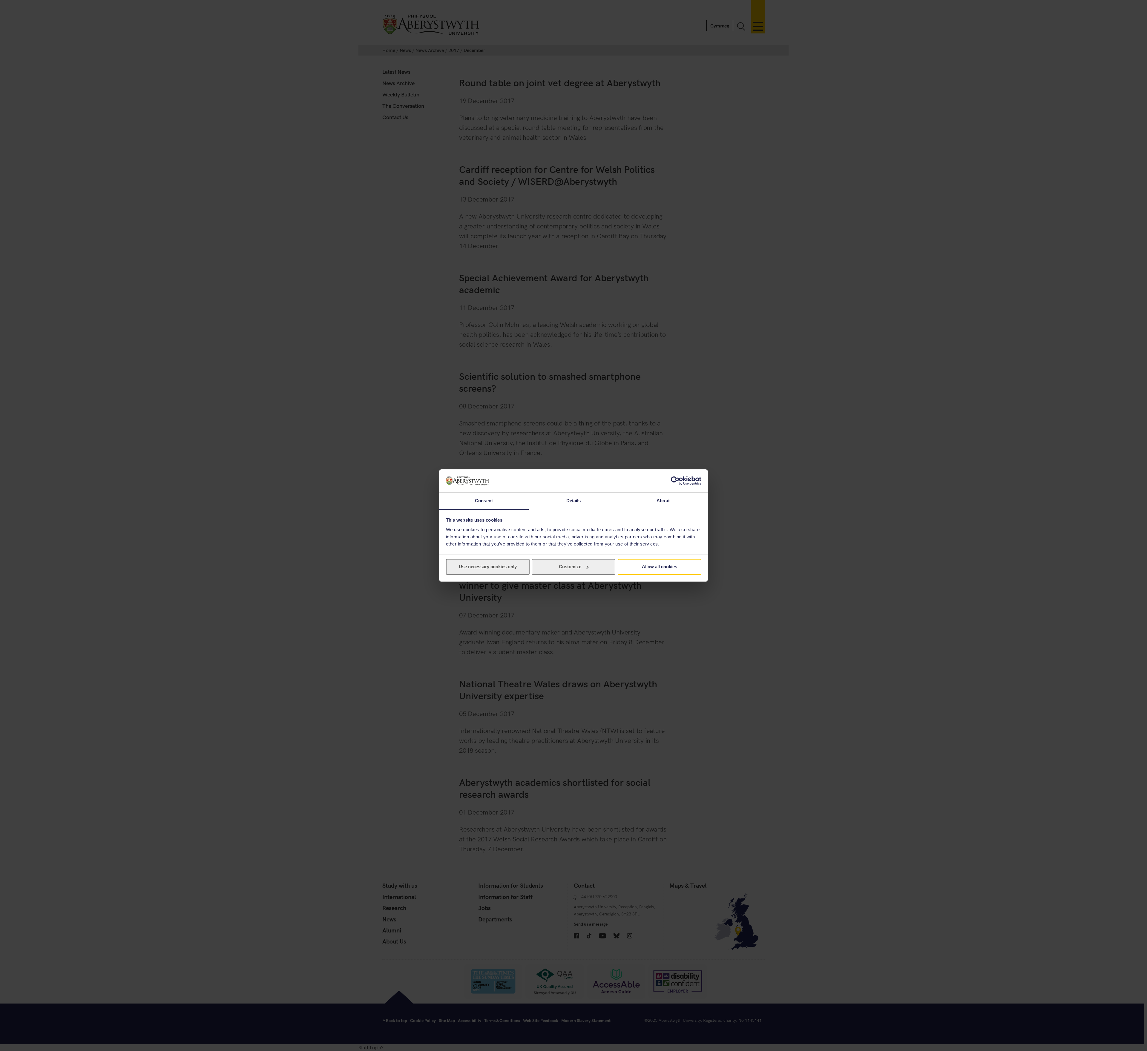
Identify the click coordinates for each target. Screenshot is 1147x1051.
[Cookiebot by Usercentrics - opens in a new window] (675, 480)
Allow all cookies (659, 566)
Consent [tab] (484, 500)
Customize (570, 566)
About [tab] (663, 500)
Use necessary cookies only (488, 566)
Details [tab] (573, 500)
